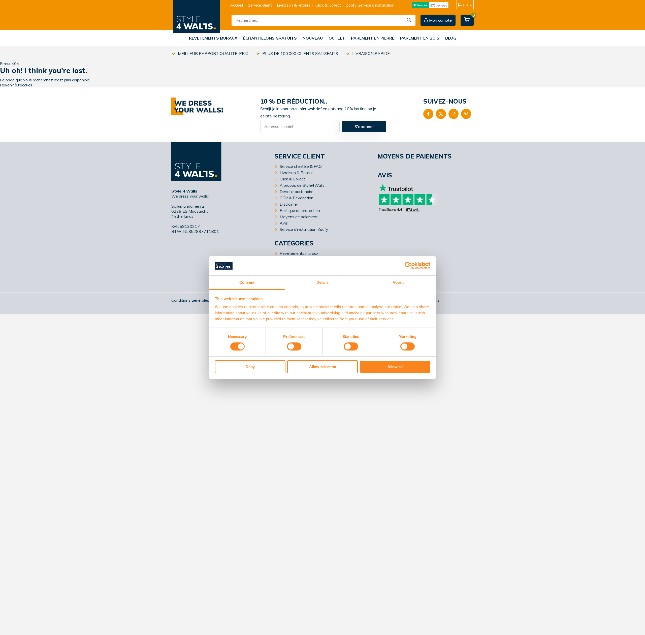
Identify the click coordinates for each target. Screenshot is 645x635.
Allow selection (322, 367)
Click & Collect (328, 5)
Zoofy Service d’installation (370, 5)
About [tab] (398, 282)
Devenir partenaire (296, 191)
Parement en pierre (372, 38)
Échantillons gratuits (270, 38)
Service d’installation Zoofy (304, 229)
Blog (450, 38)
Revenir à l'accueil (16, 84)
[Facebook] (428, 114)
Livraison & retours (293, 5)
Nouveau (313, 38)
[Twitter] (441, 114)
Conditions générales (190, 300)
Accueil (236, 5)
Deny (250, 367)
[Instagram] (453, 114)
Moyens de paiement (299, 216)
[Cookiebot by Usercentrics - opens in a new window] (408, 265)
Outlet (337, 38)
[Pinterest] (466, 114)
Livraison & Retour (296, 172)
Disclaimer (289, 204)
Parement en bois (419, 38)
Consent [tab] (246, 282)
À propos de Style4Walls (302, 185)
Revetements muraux (213, 38)
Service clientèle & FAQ (301, 166)
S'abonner (364, 126)
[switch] (294, 346)
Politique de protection (300, 210)
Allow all (395, 367)
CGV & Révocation (296, 197)
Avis (284, 223)
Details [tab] (322, 282)
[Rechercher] (409, 20)
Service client (260, 5)
